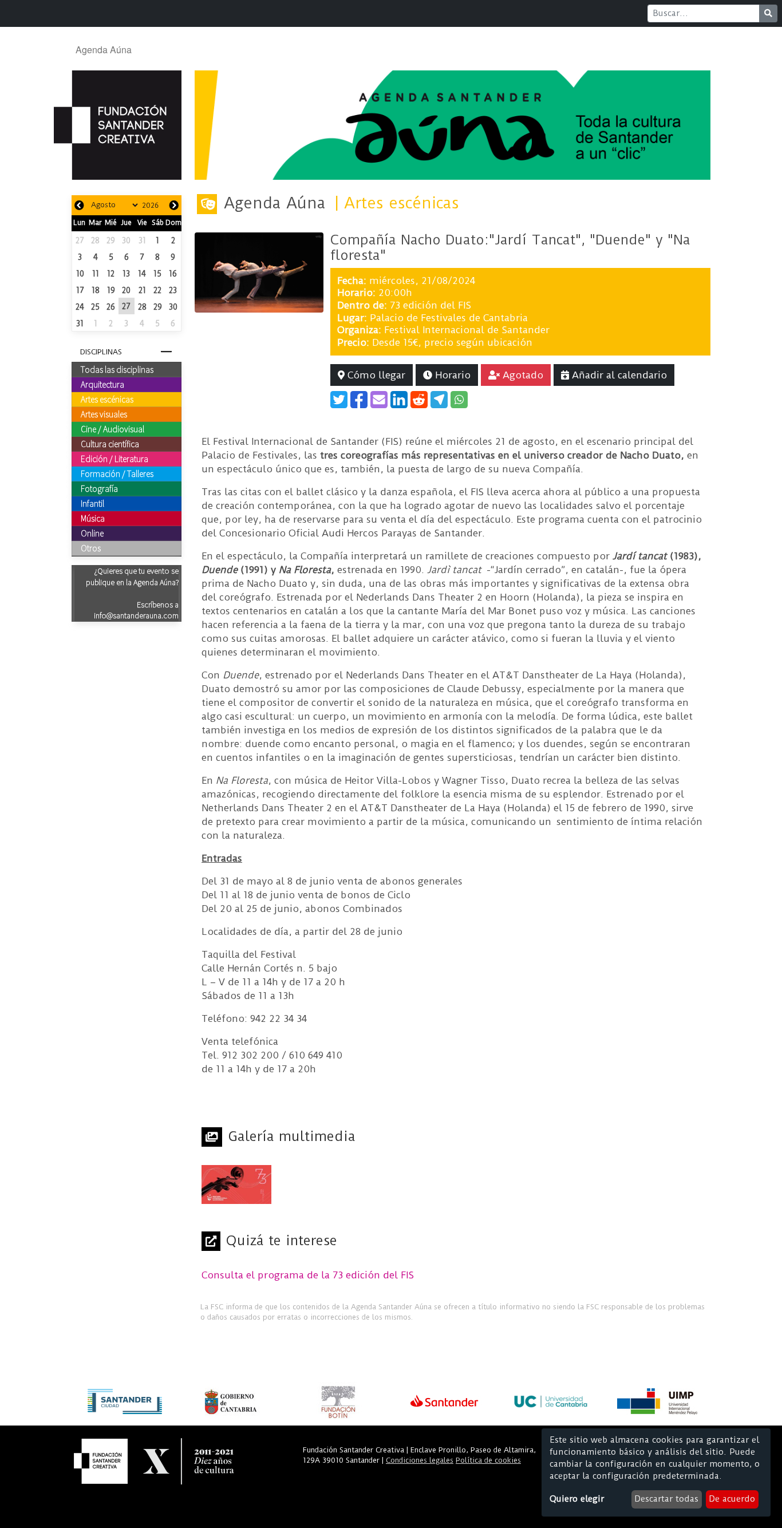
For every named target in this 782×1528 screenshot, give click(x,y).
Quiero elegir (577, 1499)
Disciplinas (101, 352)
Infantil (92, 503)
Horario (451, 375)
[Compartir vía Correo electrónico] (379, 399)
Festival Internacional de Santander (467, 329)
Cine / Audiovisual (112, 429)
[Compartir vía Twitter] (338, 399)
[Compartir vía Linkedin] (399, 399)
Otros (91, 548)
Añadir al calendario (618, 375)
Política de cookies (488, 1460)
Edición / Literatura (114, 458)
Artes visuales (104, 414)
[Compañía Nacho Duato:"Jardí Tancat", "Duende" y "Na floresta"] (259, 272)
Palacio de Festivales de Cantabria (449, 317)
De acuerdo (732, 1499)
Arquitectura (102, 384)
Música (93, 518)
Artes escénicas (107, 399)
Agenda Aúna (104, 49)
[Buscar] (768, 13)
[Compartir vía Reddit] (419, 399)
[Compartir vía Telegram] (439, 399)
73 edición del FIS (430, 305)
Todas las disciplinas (117, 369)
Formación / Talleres (117, 473)
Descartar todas (666, 1499)
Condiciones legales (419, 1460)
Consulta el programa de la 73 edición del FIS (308, 1275)
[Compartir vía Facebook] (359, 399)
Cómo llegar (375, 375)
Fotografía (99, 488)
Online (92, 533)
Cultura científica (110, 443)
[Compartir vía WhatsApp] (459, 399)
